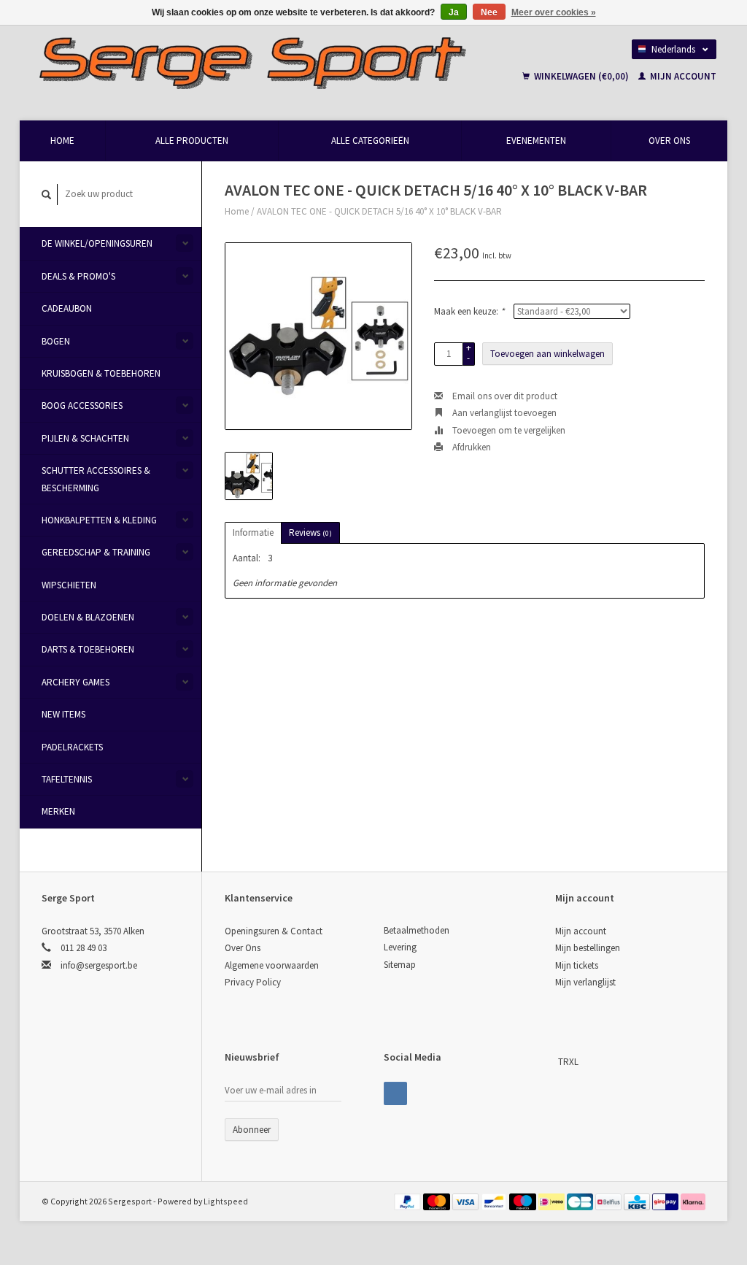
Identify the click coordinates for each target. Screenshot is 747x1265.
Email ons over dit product (503, 396)
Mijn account (682, 76)
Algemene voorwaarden (272, 965)
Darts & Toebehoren (88, 649)
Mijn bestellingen (587, 948)
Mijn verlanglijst (585, 982)
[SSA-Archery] (556, 1062)
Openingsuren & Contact (273, 931)
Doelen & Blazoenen (88, 617)
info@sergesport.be (99, 965)
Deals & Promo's (78, 276)
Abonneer (252, 1129)
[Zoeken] (47, 194)
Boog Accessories (82, 405)
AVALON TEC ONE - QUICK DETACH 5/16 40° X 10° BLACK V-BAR (379, 211)
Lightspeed (226, 1201)
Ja (454, 12)
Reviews (310, 532)
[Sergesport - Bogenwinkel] (269, 62)
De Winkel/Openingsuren (97, 243)
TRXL (568, 1062)
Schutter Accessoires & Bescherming (96, 478)
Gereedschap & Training (96, 552)
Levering (400, 947)
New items (63, 714)
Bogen (56, 341)
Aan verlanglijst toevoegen (503, 413)
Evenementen (536, 140)
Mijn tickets (576, 965)
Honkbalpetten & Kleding (99, 520)
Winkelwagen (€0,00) (581, 76)
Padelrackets (72, 747)
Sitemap (400, 964)
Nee (489, 12)
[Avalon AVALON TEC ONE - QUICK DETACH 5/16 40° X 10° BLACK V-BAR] (318, 336)
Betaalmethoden (416, 930)
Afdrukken (470, 447)
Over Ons (669, 140)
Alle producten (191, 140)
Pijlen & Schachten (85, 438)
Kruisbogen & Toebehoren (101, 373)
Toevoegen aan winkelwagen (547, 353)
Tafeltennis (67, 779)
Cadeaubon (67, 308)
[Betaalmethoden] (408, 1201)
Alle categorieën (370, 140)
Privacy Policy (253, 982)
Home (62, 140)
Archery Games (75, 682)
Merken (58, 811)
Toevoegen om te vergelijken (507, 430)
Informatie (253, 532)
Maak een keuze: (469, 311)
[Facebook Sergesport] (395, 1093)
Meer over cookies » (553, 12)
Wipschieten (69, 585)
